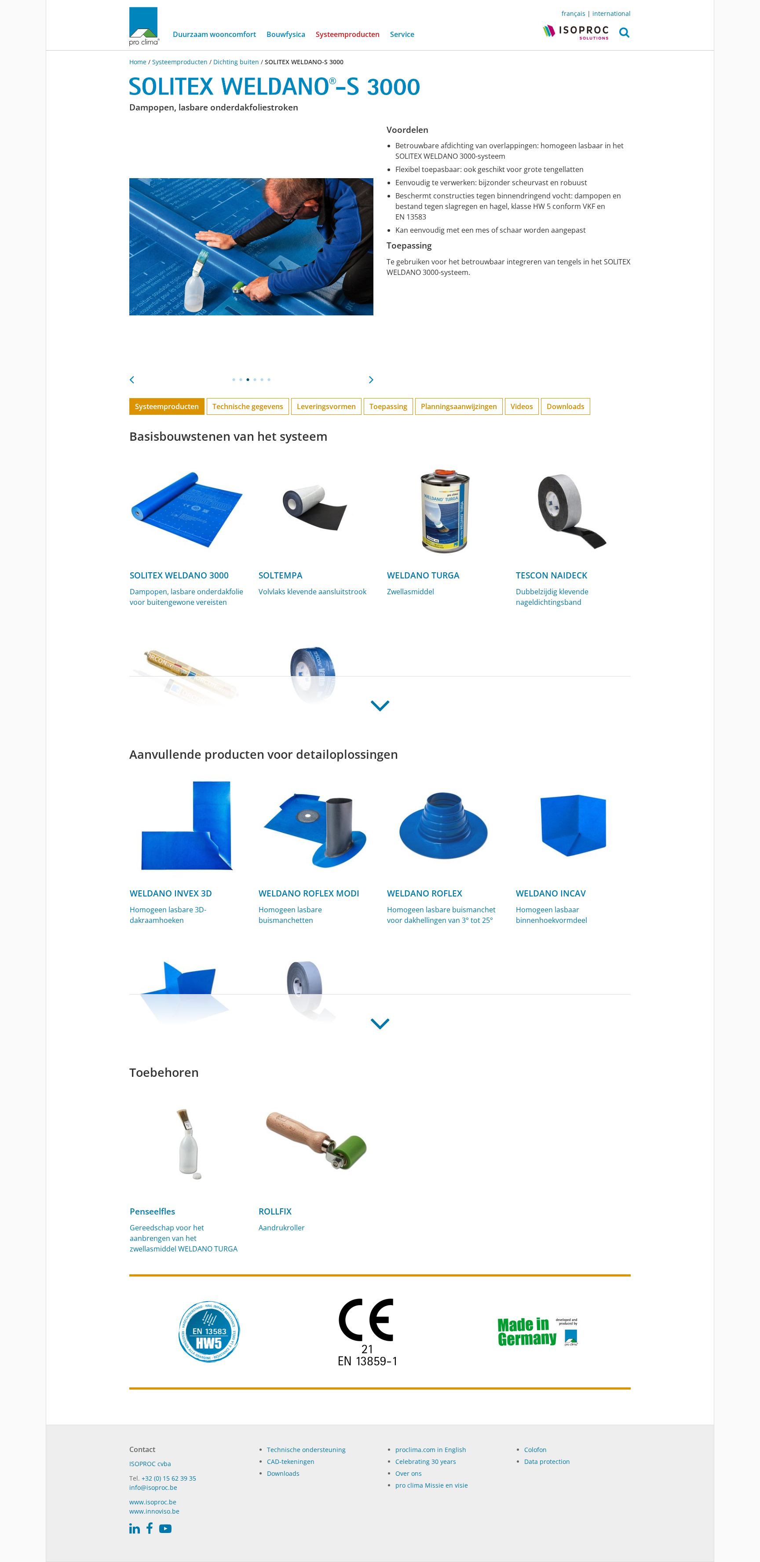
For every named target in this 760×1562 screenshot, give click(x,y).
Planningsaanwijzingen (459, 406)
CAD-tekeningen (290, 1461)
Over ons (408, 1473)
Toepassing (388, 406)
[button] (624, 35)
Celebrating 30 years (425, 1461)
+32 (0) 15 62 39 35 (169, 1478)
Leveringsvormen (326, 406)
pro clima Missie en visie (431, 1485)
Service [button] (402, 34)
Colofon (535, 1449)
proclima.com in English (430, 1449)
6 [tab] (269, 379)
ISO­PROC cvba (150, 1464)
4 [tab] (255, 379)
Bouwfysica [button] (286, 34)
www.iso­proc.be (152, 1502)
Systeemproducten (350, 34)
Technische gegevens (247, 406)
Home (138, 62)
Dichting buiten (236, 62)
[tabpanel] (251, 247)
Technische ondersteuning (306, 1449)
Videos (522, 406)
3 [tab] (248, 379)
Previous (131, 377)
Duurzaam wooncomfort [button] (214, 34)
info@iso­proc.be (153, 1487)
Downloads (566, 406)
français (573, 13)
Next (371, 377)
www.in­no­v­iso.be (154, 1511)
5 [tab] (262, 379)
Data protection (547, 1461)
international (611, 13)
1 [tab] (234, 379)
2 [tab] (241, 379)
